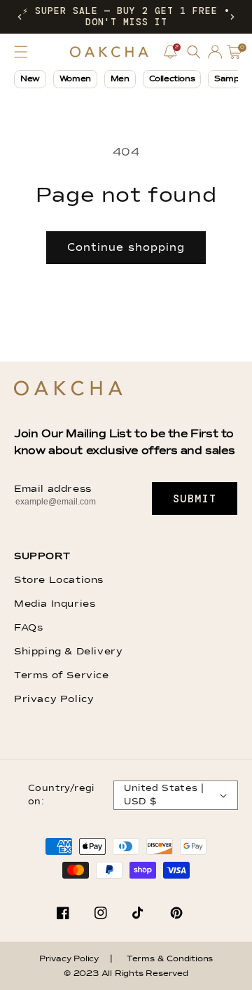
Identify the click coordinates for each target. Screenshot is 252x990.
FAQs (28, 628)
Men (120, 79)
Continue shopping (126, 247)
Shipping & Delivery (68, 651)
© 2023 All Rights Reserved (126, 974)
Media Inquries (54, 604)
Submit (195, 499)
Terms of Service (61, 675)
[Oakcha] (68, 389)
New (30, 79)
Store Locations (59, 580)
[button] (19, 16)
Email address (53, 489)
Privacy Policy (54, 699)
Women (75, 79)
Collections (172, 79)
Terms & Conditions (170, 959)
